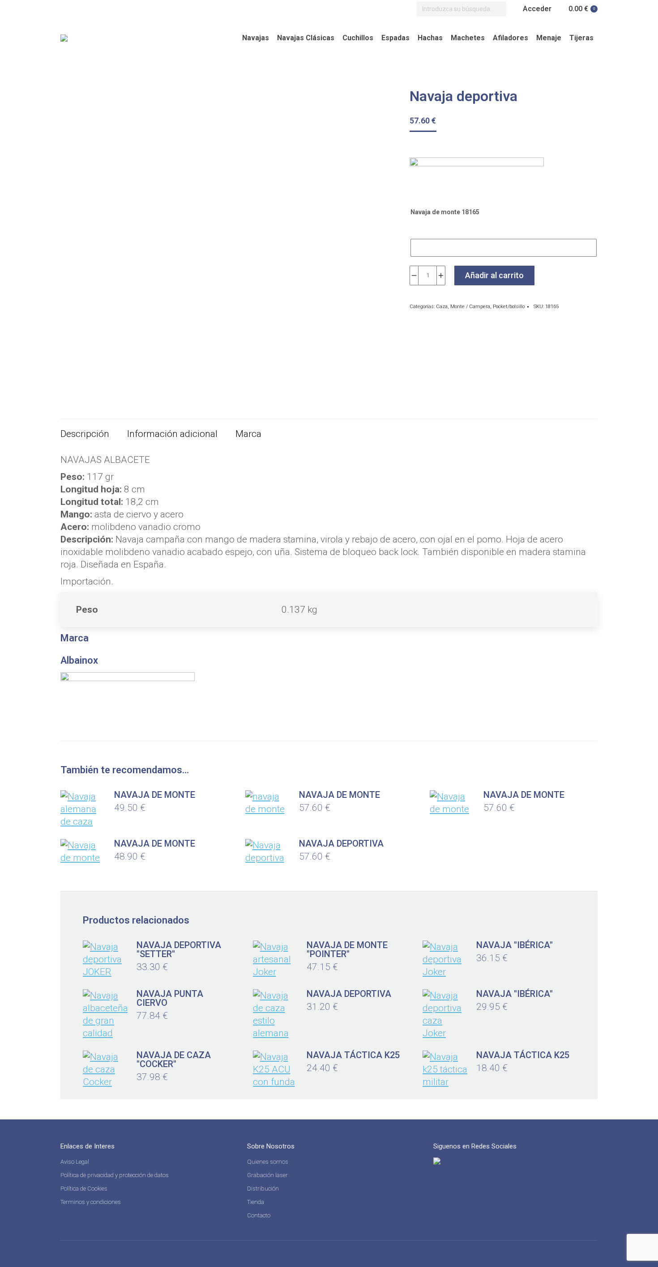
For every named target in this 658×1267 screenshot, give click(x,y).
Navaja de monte (154, 794)
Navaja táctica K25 (353, 1055)
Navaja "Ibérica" (514, 945)
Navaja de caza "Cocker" (174, 1059)
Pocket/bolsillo (509, 306)
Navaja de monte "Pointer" (347, 949)
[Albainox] (477, 178)
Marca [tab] (248, 433)
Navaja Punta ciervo (170, 998)
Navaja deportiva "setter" (179, 949)
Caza (442, 306)
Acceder (537, 8)
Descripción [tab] (84, 433)
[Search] (497, 9)
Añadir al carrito (494, 275)
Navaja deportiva (341, 843)
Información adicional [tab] (172, 433)
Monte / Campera (470, 306)
